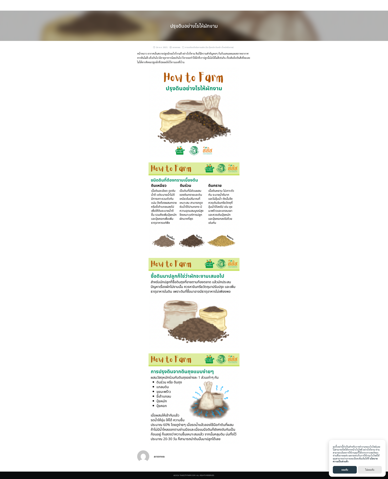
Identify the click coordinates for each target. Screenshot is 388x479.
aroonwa (176, 47)
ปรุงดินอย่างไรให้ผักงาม (194, 25)
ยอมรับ (344, 469)
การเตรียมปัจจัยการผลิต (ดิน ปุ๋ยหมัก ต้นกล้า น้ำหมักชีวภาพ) (209, 47)
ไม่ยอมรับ (369, 469)
